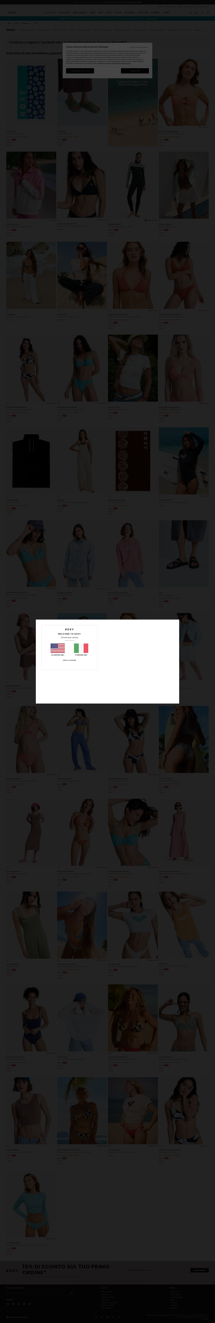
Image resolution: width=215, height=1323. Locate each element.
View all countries (69, 660)
